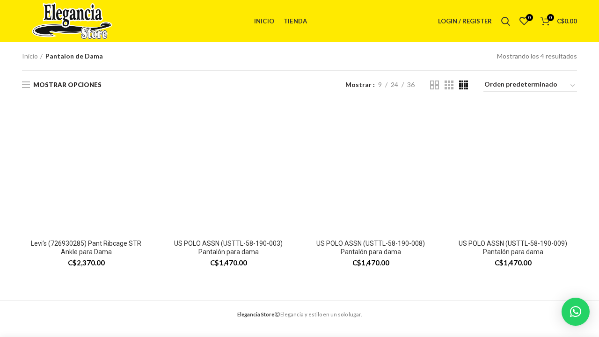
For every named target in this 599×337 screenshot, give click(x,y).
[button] (576, 312)
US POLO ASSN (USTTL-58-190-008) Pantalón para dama (370, 248)
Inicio (30, 56)
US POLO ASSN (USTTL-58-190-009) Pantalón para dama (513, 248)
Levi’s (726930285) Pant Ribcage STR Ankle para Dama (86, 248)
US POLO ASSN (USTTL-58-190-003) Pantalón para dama (228, 248)
